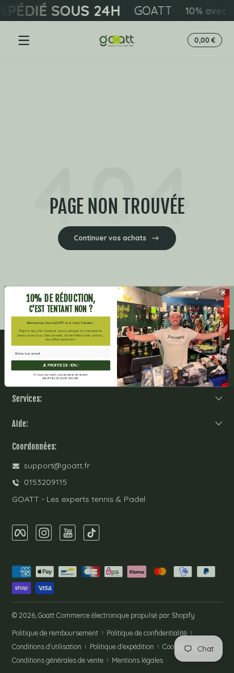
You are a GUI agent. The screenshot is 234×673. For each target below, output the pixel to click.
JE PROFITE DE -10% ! (61, 365)
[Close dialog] (223, 293)
